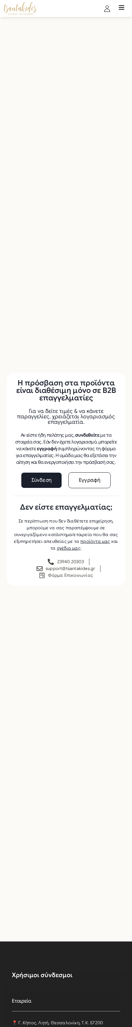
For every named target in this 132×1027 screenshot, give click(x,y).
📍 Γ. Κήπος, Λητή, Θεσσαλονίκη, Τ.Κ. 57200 (57, 1023)
